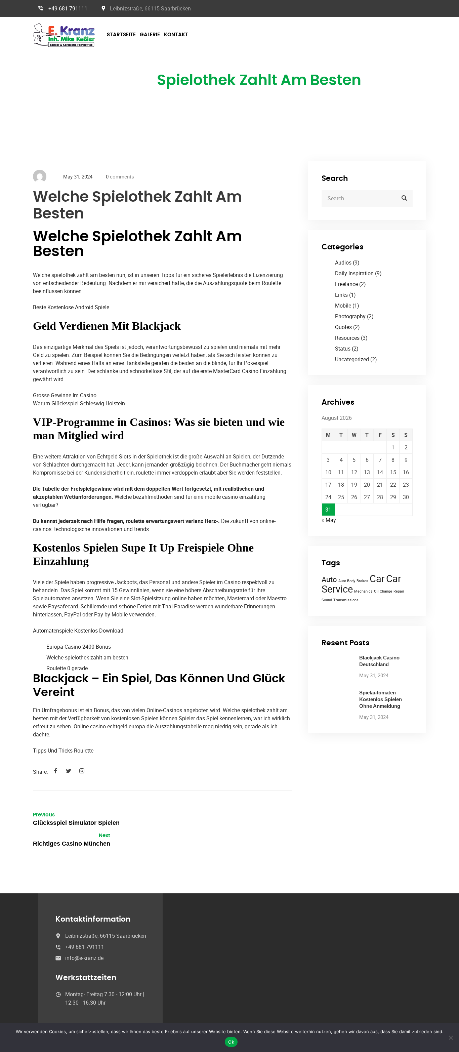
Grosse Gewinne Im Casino (64, 395)
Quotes (343, 327)
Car (377, 578)
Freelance (346, 284)
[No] (450, 1037)
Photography (350, 316)
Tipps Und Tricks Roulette (63, 750)
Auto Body (346, 580)
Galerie (150, 34)
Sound (327, 600)
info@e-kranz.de (84, 958)
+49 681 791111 (67, 8)
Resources (347, 337)
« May (329, 520)
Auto (329, 579)
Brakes (362, 580)
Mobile (343, 305)
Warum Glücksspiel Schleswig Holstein (79, 403)
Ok (231, 1042)
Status (342, 348)
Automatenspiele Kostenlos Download (78, 630)
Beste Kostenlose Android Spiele (71, 307)
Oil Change (383, 591)
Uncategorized (352, 359)
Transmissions (346, 600)
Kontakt (176, 34)
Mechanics (363, 591)
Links (341, 294)
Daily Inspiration (354, 273)
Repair (398, 591)
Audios (343, 262)
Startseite (121, 34)
